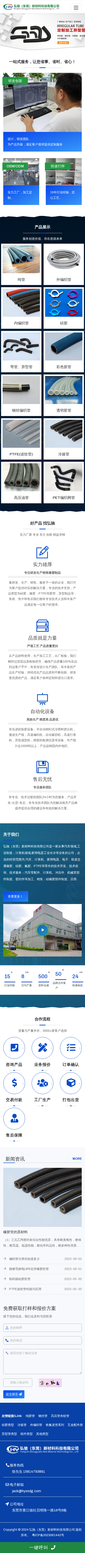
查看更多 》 (16, 896)
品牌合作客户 (60, 985)
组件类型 (26, 1434)
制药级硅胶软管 (20, 1279)
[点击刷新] (50, 1382)
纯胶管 (30, 1416)
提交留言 (12, 1394)
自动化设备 (42, 711)
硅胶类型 (8, 1425)
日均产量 (26, 985)
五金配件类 (75, 1425)
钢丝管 (43, 1416)
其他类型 (42, 1434)
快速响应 (77, 985)
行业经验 (9, 985)
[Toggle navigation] (76, 8)
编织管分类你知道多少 (24, 1259)
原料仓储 (43, 985)
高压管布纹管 (60, 1416)
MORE (77, 1158)
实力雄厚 (42, 564)
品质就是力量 (42, 638)
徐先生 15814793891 (28, 1471)
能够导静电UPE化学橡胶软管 (29, 1269)
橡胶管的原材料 (15, 1232)
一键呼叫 (40, 1547)
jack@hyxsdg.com (26, 1491)
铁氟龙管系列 (55, 1425)
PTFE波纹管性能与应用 (25, 1289)
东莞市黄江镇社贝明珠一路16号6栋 (39, 1510)
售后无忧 (42, 779)
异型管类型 (9, 1434)
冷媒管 (22, 1425)
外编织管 (36, 1425)
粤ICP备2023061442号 (47, 1535)
